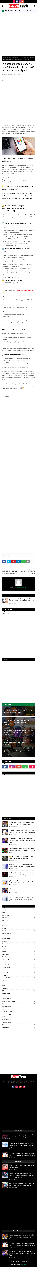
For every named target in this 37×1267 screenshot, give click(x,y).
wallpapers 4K (18, 1019)
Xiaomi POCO (18, 996)
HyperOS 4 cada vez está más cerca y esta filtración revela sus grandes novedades (21, 898)
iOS (18, 1004)
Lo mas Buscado (18, 936)
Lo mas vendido (18, 938)
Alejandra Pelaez (7, 74)
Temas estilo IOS (18, 967)
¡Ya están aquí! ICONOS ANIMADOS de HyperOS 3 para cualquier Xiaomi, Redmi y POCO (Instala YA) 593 (21, 1175)
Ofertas (18, 946)
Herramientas (18, 923)
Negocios (18, 941)
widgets (18, 1024)
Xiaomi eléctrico (18, 998)
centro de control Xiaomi (18, 1001)
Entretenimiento (18, 920)
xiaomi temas (18, 1027)
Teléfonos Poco (18, 959)
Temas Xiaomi (18, 964)
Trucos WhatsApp (18, 977)
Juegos (18, 928)
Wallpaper (18, 988)
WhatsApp (18, 990)
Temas (18, 962)
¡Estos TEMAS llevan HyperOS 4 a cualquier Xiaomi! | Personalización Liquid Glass (18, 11)
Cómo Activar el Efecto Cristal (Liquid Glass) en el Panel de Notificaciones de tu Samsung (17, 742)
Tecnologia (18, 957)
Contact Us (24, 1261)
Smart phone (18, 954)
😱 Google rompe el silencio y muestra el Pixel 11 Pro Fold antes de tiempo (17, 752)
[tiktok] (14, 1)
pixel (18, 1009)
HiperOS (18, 925)
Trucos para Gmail (27, 556)
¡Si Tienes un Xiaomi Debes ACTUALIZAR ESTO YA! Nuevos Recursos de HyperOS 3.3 (21, 890)
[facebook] (17, 1)
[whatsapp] (25, 766)
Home (4, 57)
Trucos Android (18, 975)
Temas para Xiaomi (18, 970)
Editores (18, 917)
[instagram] (20, 1)
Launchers (18, 930)
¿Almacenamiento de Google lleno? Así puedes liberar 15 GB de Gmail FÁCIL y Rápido (22, 600)
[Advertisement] (18, 34)
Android (18, 912)
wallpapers (18, 1017)
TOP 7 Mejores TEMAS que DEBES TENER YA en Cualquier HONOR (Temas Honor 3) (21, 1184)
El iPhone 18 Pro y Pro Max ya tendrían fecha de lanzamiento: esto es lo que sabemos (22, 874)
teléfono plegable (18, 1014)
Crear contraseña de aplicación (24, 290)
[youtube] (22, 1)
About (17, 1261)
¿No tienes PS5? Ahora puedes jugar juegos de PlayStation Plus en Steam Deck (21, 882)
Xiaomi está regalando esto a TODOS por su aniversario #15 (21, 1166)
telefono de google (18, 1011)
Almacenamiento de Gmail (13, 57)
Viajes (18, 985)
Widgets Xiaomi (18, 993)
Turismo (18, 980)
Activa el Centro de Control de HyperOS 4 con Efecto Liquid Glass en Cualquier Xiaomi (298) (18, 731)
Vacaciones (18, 983)
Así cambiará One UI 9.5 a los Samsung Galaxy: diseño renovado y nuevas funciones (22, 865)
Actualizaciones (18, 910)
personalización (18, 1006)
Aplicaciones (18, 915)
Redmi (18, 951)
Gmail (18, 556)
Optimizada (18, 949)
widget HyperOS (18, 1022)
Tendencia (18, 972)
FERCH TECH (23, 1264)
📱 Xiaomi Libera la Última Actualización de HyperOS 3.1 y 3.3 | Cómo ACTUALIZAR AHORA (16, 721)
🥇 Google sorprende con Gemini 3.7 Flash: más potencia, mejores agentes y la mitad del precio (21, 1145)
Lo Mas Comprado (18, 933)
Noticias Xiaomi (18, 943)
